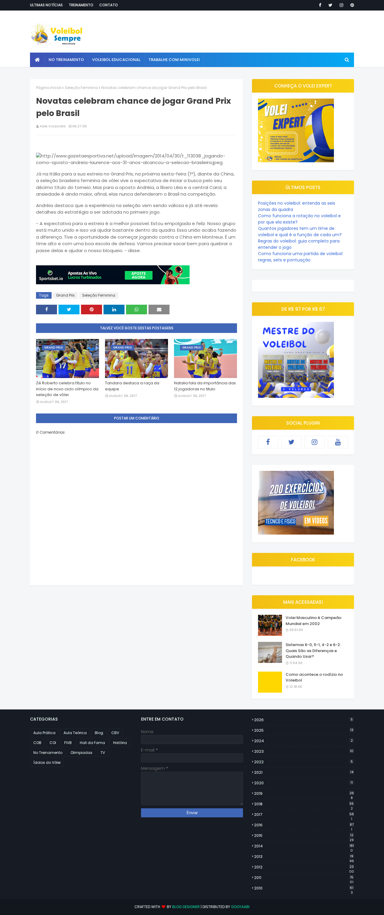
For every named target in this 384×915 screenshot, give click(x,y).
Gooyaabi (240, 906)
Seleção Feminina (81, 87)
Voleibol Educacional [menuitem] (116, 60)
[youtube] (338, 442)
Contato (108, 5)
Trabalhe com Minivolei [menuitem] (174, 60)
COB (37, 742)
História (120, 742)
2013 (304, 857)
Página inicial (48, 87)
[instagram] (341, 5)
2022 (303, 762)
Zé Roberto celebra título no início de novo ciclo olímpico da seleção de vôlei (67, 389)
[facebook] (320, 5)
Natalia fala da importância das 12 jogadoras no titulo (205, 386)
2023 (303, 751)
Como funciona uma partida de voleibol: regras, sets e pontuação (300, 257)
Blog (99, 732)
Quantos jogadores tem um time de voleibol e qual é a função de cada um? (300, 231)
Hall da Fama (92, 742)
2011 (303, 878)
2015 (304, 836)
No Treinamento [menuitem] (66, 60)
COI (53, 742)
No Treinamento (47, 752)
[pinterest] (351, 5)
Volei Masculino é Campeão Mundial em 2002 (313, 621)
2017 (304, 815)
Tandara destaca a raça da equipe (132, 386)
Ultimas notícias (46, 5)
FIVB (68, 742)
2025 (303, 730)
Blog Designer (186, 906)
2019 (304, 794)
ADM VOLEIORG (53, 126)
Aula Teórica (75, 732)
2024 (303, 741)
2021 (303, 772)
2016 (304, 825)
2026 (303, 720)
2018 (304, 804)
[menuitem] (37, 60)
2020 (303, 783)
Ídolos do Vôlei (47, 762)
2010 (303, 888)
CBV (115, 732)
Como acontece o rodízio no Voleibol (314, 677)
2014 (304, 846)
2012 (304, 867)
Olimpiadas (81, 752)
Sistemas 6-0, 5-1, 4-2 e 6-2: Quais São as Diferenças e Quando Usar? (313, 650)
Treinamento (81, 5)
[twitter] (330, 5)
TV (102, 752)
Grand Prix (65, 295)
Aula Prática (44, 732)
